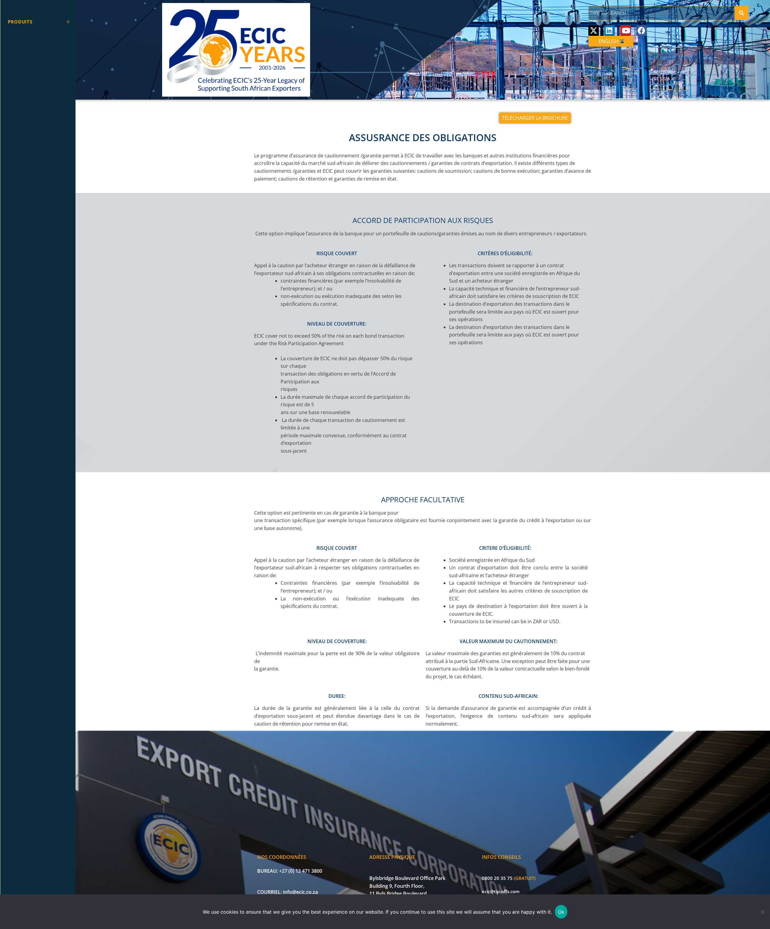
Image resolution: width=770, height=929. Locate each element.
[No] (762, 912)
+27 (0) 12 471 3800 (300, 871)
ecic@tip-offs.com (500, 891)
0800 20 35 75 (497, 878)
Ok (561, 912)
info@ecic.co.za (300, 892)
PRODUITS (20, 22)
